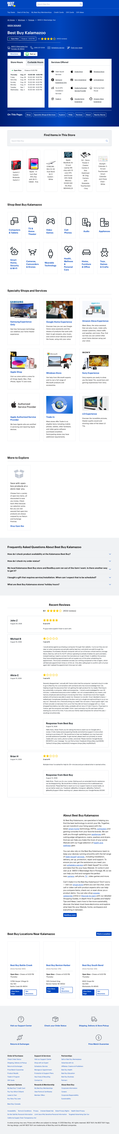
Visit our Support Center (21, 1025)
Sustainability (66, 1099)
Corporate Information (69, 1088)
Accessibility (11, 1111)
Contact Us (38, 1080)
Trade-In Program (13, 1077)
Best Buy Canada (13, 1104)
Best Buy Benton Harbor (58, 965)
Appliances (104, 231)
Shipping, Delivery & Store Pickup (94, 1025)
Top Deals (11, 12)
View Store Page (15, 992)
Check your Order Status (55, 1025)
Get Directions (29, 992)
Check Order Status (14, 1059)
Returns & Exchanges (19, 1044)
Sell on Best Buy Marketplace (71, 1059)
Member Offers (39, 1095)
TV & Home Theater (32, 231)
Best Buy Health (66, 1070)
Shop (28, 115)
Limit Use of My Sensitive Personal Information (51, 1114)
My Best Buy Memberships (41, 12)
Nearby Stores (99, 115)
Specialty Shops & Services (44, 115)
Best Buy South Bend (92, 965)
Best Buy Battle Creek (21, 965)
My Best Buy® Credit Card (16, 1088)
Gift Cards (70, 12)
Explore (62, 115)
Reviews (79, 115)
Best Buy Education (68, 1073)
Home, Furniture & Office (86, 264)
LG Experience (89, 414)
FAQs (70, 115)
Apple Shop (16, 372)
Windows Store (53, 373)
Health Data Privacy (78, 1111)
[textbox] (23, 331)
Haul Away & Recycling (42, 1077)
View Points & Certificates (43, 1092)
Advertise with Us (67, 1063)
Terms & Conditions (24, 1111)
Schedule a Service (41, 1066)
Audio (86, 231)
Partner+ (64, 1080)
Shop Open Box (17, 526)
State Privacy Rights (62, 1111)
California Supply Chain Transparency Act (21, 1118)
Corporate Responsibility (70, 1095)
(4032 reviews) (62, 39)
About (88, 115)
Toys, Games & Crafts (104, 264)
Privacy (35, 1111)
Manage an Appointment (43, 1070)
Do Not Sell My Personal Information (20, 1114)
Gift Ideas (80, 12)
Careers (64, 1092)
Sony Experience (90, 373)
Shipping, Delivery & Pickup (17, 1063)
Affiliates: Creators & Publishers (72, 1066)
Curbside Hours (35, 62)
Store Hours (17, 62)
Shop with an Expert (41, 1063)
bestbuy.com (70, 915)
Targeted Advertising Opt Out (79, 1114)
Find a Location (104, 934)
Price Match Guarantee (98, 1044)
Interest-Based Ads (46, 1111)
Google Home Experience (59, 322)
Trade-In (50, 417)
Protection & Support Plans (43, 1073)
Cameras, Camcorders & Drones (32, 264)
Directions (14, 54)
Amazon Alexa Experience (95, 321)
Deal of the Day (23, 12)
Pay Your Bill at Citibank (15, 1092)
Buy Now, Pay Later (14, 1099)
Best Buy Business (67, 1077)
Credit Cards (59, 12)
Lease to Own (12, 1095)
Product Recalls (12, 1073)
